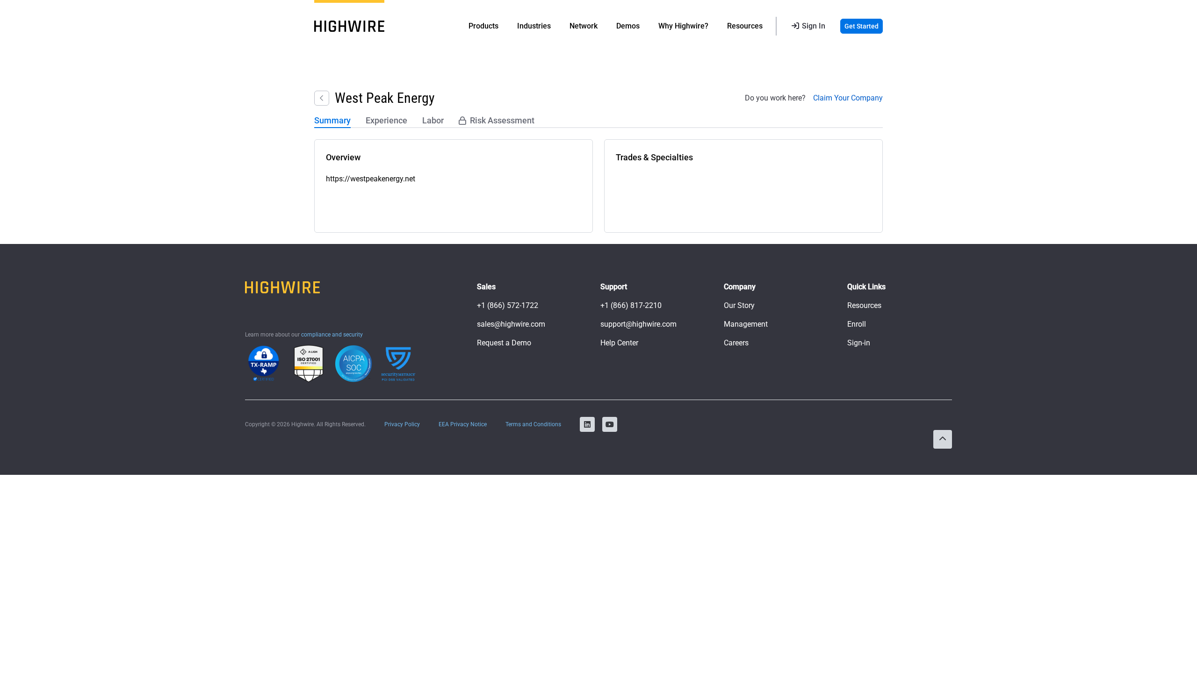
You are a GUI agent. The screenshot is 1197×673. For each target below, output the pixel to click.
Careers (736, 342)
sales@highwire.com (511, 324)
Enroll (856, 324)
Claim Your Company (848, 97)
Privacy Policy (402, 424)
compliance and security (332, 334)
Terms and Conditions (533, 424)
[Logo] (349, 26)
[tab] (332, 121)
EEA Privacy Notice (463, 424)
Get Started (861, 26)
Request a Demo (504, 342)
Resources (864, 305)
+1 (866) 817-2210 (631, 305)
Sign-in (858, 342)
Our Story (739, 305)
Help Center (619, 342)
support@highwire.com (638, 324)
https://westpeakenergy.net (370, 178)
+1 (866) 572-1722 (507, 305)
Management (746, 324)
